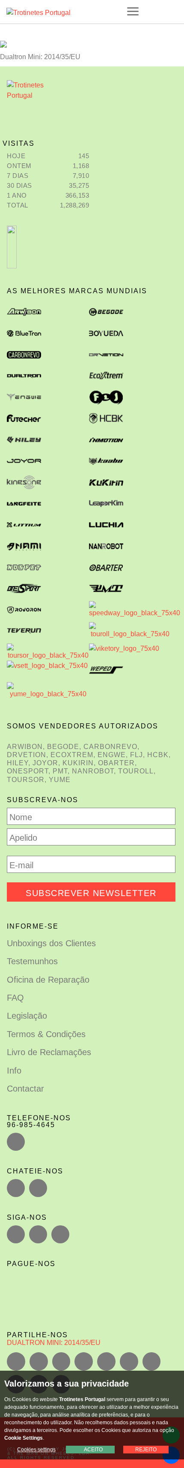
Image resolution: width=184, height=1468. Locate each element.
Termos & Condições (46, 1034)
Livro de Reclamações (49, 1052)
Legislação (27, 1015)
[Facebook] (16, 1234)
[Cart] (171, 11)
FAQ (15, 997)
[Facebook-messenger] (38, 1188)
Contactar (25, 1088)
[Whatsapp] (16, 1188)
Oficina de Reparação (48, 979)
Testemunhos (32, 961)
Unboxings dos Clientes (51, 943)
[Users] (38, 1234)
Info (14, 1070)
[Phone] (16, 1142)
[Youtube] (60, 1234)
